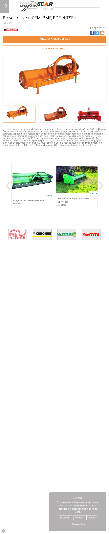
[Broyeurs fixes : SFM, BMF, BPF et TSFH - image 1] (19, 114)
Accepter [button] (79, 517)
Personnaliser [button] (78, 524)
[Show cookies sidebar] (3, 531)
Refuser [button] (92, 517)
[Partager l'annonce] (102, 33)
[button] (54, 49)
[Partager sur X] (97, 33)
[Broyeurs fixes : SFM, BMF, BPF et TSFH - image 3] (90, 114)
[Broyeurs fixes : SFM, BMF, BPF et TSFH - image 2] (54, 114)
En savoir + (65, 517)
